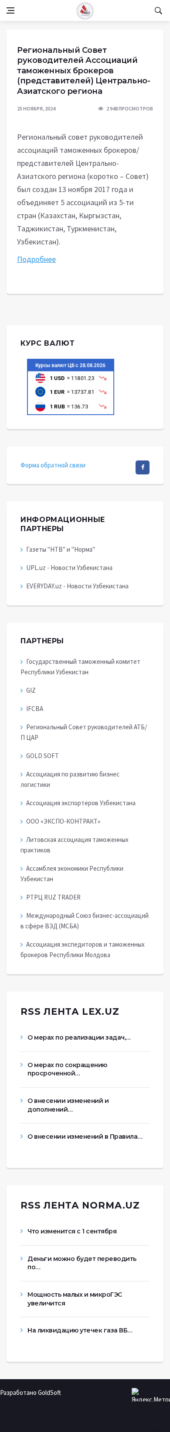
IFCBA (34, 708)
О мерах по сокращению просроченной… (67, 1069)
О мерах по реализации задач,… (79, 1037)
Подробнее (36, 259)
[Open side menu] (10, 10)
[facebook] (143, 467)
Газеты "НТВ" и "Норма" (60, 549)
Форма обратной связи (52, 465)
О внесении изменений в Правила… (85, 1136)
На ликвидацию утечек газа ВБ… (80, 1330)
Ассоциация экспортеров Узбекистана (81, 803)
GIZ (31, 690)
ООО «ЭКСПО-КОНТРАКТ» (63, 821)
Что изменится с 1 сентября (71, 1231)
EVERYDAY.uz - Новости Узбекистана (77, 586)
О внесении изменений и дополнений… (68, 1105)
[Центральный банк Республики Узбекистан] (70, 385)
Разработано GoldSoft (30, 1392)
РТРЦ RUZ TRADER (53, 897)
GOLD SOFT (42, 756)
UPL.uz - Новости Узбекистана (69, 567)
